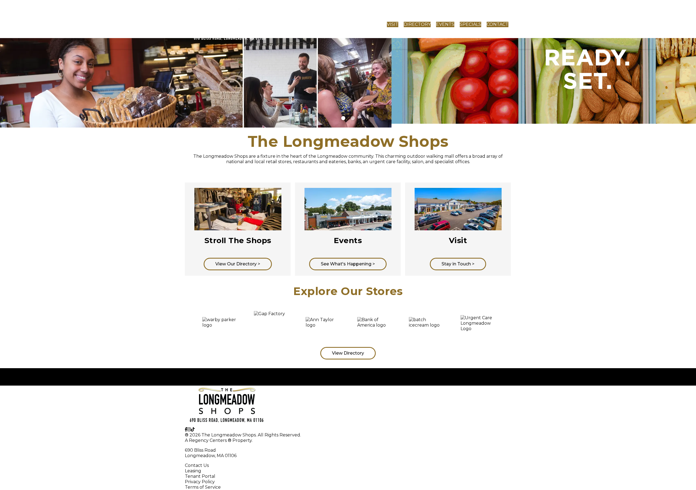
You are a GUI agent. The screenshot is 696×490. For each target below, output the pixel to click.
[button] (181, 324)
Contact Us (197, 465)
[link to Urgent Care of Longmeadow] (478, 324)
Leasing (193, 470)
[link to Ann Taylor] (323, 325)
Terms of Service (203, 487)
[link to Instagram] (189, 429)
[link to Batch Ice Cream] (426, 325)
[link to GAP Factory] (271, 324)
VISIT (392, 24)
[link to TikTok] (193, 429)
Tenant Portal (200, 476)
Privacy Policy (200, 481)
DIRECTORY (417, 24)
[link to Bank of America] (374, 325)
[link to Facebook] (186, 429)
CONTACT (497, 24)
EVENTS (445, 24)
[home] (230, 24)
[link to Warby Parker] (219, 325)
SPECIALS (470, 24)
